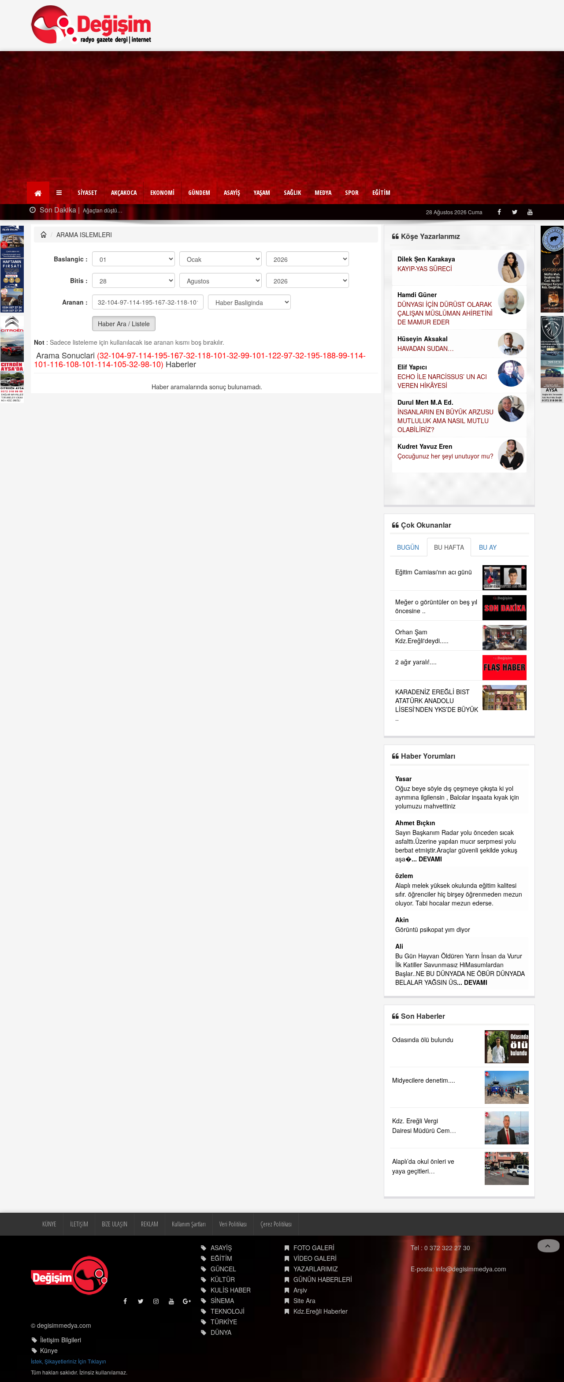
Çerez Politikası (276, 1224)
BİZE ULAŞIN (114, 1224)
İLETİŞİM (79, 1224)
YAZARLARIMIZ (315, 1268)
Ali (399, 946)
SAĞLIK (292, 192)
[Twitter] (514, 212)
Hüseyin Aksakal (422, 338)
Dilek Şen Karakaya (426, 258)
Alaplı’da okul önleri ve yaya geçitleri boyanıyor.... (423, 1171)
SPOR (352, 192)
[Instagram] (156, 1303)
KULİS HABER (231, 1289)
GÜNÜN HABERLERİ (322, 1279)
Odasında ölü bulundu (422, 1039)
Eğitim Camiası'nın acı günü (433, 571)
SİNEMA (222, 1300)
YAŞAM (262, 192)
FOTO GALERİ (313, 1247)
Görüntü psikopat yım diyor (432, 929)
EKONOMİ (162, 192)
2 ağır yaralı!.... (416, 661)
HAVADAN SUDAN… (425, 348)
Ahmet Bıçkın (415, 822)
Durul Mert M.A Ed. (425, 402)
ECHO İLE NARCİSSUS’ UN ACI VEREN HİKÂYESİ (442, 381)
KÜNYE (49, 1224)
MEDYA (323, 192)
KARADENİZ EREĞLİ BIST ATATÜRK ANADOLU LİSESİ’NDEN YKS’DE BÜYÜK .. (436, 705)
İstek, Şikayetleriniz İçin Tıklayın (68, 1361)
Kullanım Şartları (189, 1224)
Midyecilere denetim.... (423, 1080)
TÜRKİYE (224, 1321)
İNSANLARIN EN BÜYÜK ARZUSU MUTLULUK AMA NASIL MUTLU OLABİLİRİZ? (445, 420)
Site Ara (304, 1300)
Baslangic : (71, 258)
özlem (404, 875)
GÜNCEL (223, 1268)
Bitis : (79, 280)
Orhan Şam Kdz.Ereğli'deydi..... (422, 636)
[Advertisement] (282, 117)
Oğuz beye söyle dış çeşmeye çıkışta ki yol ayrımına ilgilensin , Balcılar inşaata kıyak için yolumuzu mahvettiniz (457, 797)
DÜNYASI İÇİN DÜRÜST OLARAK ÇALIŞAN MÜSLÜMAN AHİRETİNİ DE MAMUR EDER (445, 313)
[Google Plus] (187, 1303)
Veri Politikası (233, 1224)
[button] (60, 193)
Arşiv (300, 1289)
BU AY (488, 547)
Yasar (403, 778)
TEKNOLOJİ (228, 1311)
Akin (402, 919)
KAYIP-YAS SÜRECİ (424, 268)
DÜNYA (221, 1332)
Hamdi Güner (417, 294)
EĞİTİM (381, 192)
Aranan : (75, 302)
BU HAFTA (449, 547)
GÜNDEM (199, 192)
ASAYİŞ (232, 192)
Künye (49, 1350)
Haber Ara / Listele (124, 323)
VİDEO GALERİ (315, 1258)
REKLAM (149, 1224)
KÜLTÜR (223, 1279)
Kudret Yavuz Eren (425, 446)
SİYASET (87, 192)
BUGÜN (408, 547)
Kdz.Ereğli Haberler (320, 1311)
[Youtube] (530, 212)
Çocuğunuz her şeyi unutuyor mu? (445, 455)
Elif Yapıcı (412, 366)
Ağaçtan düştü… (102, 210)
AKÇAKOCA (124, 192)
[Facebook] (499, 212)
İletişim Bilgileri (60, 1339)
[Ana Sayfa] (91, 24)
